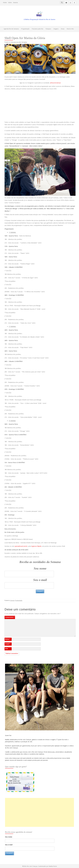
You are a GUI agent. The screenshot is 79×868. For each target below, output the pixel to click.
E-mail (7, 644)
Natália (25, 42)
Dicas (62, 29)
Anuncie (15, 3)
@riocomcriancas (55, 83)
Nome (7, 639)
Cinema (12, 601)
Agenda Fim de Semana (11, 29)
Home (5, 3)
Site (6, 649)
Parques (48, 29)
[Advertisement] (40, 105)
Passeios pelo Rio (37, 29)
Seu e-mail (40, 580)
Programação (25, 29)
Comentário (10, 617)
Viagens (56, 29)
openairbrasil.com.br (21, 546)
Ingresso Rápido (36, 546)
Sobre (10, 3)
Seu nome (40, 568)
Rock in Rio (70, 29)
